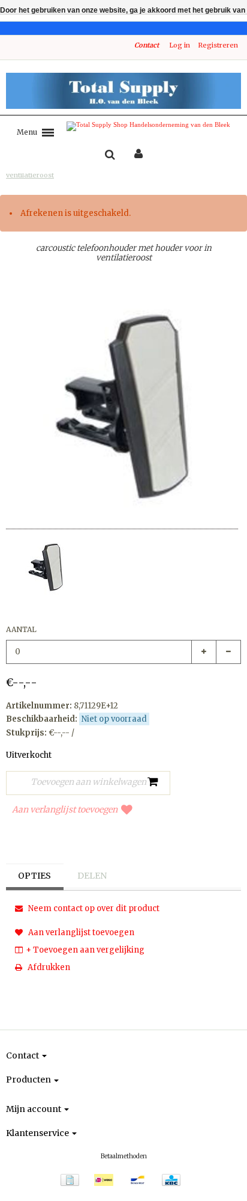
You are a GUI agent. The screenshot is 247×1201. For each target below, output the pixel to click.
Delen (92, 875)
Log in (179, 45)
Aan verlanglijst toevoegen (65, 809)
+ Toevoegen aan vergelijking (85, 950)
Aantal (21, 629)
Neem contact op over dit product (92, 908)
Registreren (218, 45)
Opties (34, 875)
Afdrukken (48, 967)
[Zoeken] (110, 155)
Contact (146, 45)
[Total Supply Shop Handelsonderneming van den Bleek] (123, 91)
